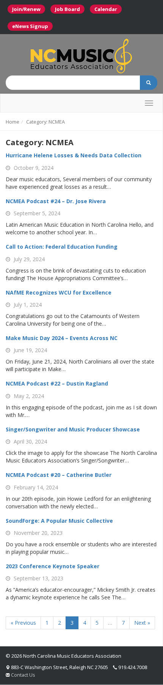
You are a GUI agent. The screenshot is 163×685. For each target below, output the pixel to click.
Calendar (105, 9)
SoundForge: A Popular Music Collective (59, 520)
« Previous (23, 622)
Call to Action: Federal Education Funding (62, 246)
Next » (142, 622)
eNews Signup (30, 26)
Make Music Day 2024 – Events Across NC (62, 338)
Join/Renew (26, 9)
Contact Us (23, 674)
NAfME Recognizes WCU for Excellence (58, 292)
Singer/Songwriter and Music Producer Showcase (73, 429)
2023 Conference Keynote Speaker (52, 566)
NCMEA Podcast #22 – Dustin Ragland (57, 383)
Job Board (67, 9)
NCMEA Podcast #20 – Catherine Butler (58, 474)
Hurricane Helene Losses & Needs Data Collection (73, 155)
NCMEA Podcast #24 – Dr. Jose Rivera (56, 201)
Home (12, 121)
